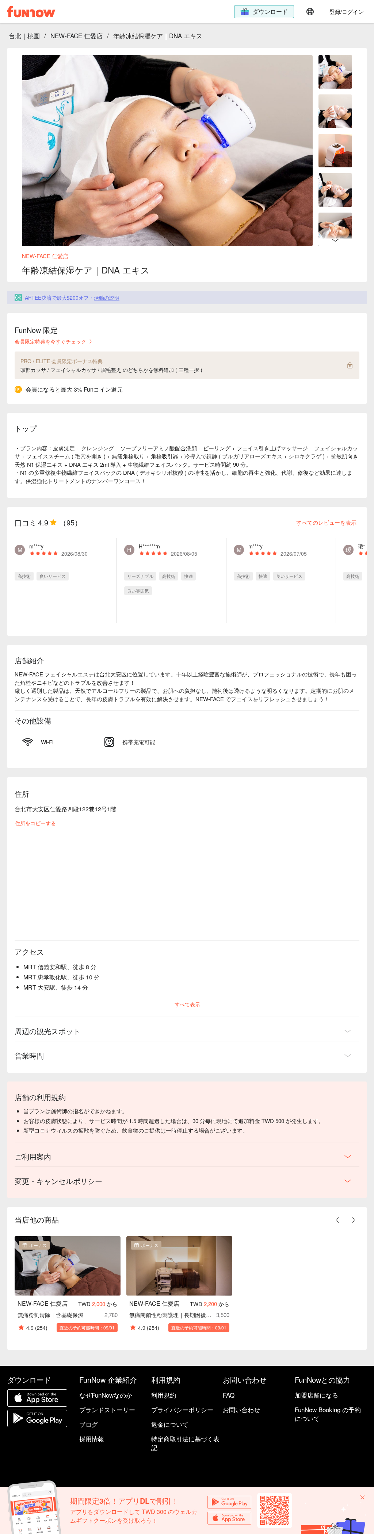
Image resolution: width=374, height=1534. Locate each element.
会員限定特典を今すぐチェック (50, 341)
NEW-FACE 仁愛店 (76, 35)
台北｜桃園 (24, 35)
